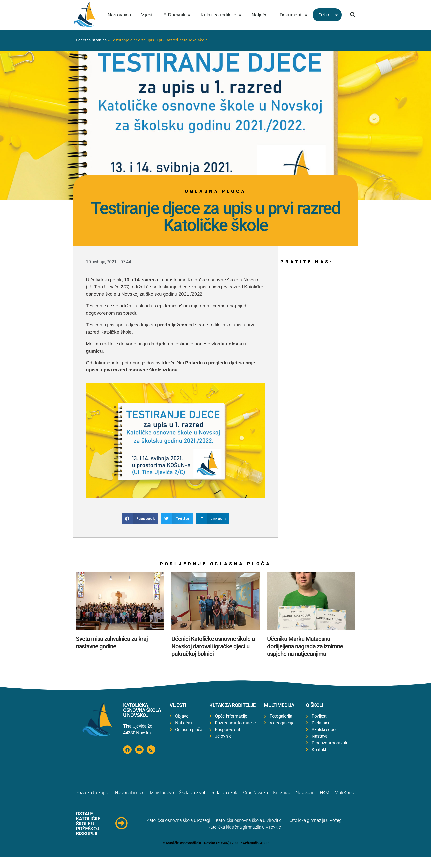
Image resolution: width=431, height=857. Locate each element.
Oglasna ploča (215, 191)
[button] (353, 15)
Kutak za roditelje (218, 14)
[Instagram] (151, 749)
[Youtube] (139, 749)
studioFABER (258, 843)
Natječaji (261, 14)
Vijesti (147, 14)
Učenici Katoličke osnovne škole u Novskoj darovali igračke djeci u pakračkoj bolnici (213, 646)
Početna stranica (91, 40)
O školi (325, 14)
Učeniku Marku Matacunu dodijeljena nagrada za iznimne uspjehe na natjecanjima (305, 646)
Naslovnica (119, 14)
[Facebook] (127, 749)
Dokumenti (291, 14)
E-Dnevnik (174, 14)
